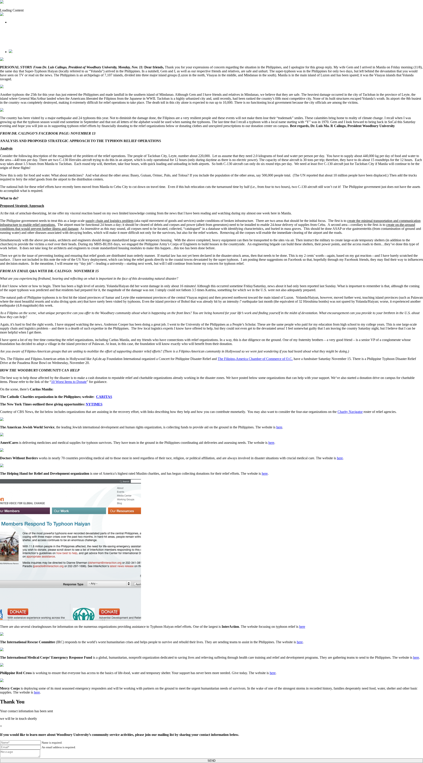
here (279, 427)
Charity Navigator (350, 412)
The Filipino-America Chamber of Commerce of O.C (255, 359)
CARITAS (104, 397)
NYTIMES (94, 404)
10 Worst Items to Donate (69, 382)
